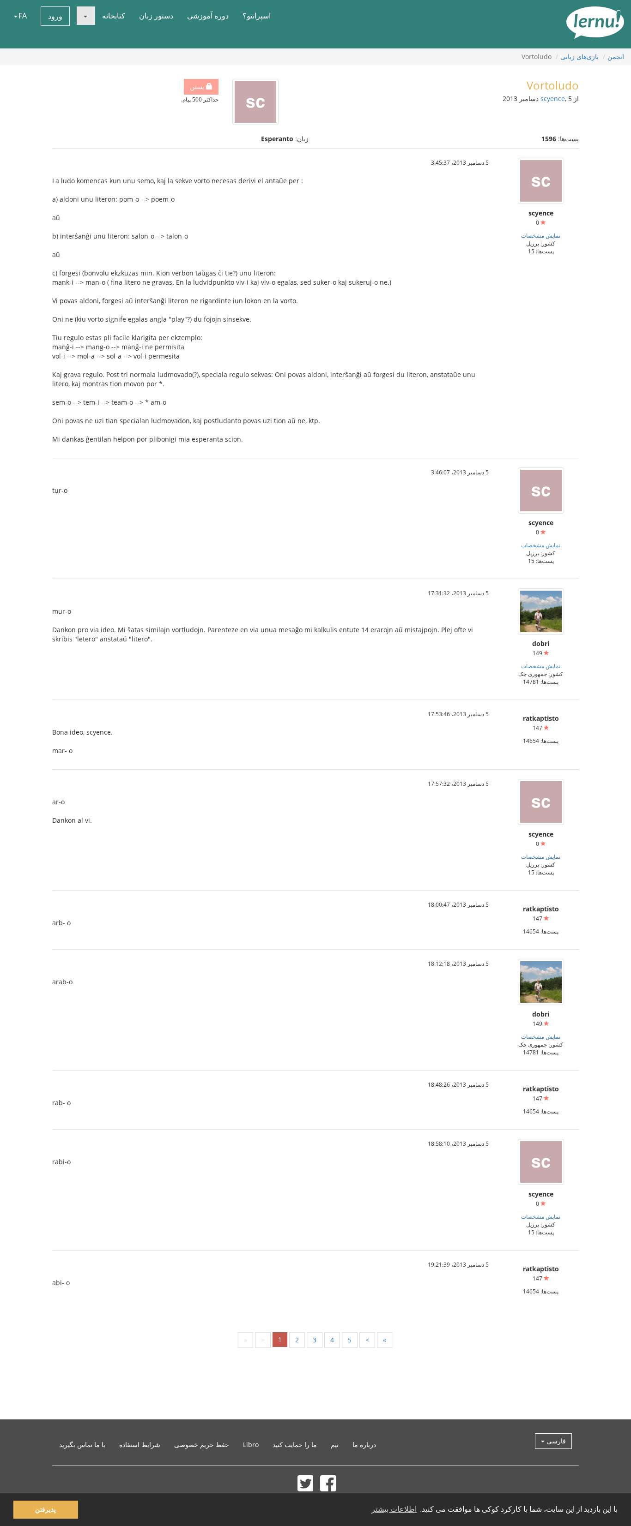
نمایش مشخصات (540, 235)
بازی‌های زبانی (579, 56)
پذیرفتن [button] (45, 1509)
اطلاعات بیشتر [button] (394, 1509)
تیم (335, 1444)
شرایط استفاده (139, 1444)
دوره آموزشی (208, 16)
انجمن (615, 56)
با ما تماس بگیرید (82, 1444)
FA (22, 16)
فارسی (555, 1440)
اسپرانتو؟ (257, 16)
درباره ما (364, 1444)
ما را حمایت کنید (295, 1444)
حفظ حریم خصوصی (201, 1444)
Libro (251, 1444)
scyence (552, 98)
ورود (55, 16)
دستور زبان (156, 16)
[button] (86, 15)
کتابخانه (113, 16)
